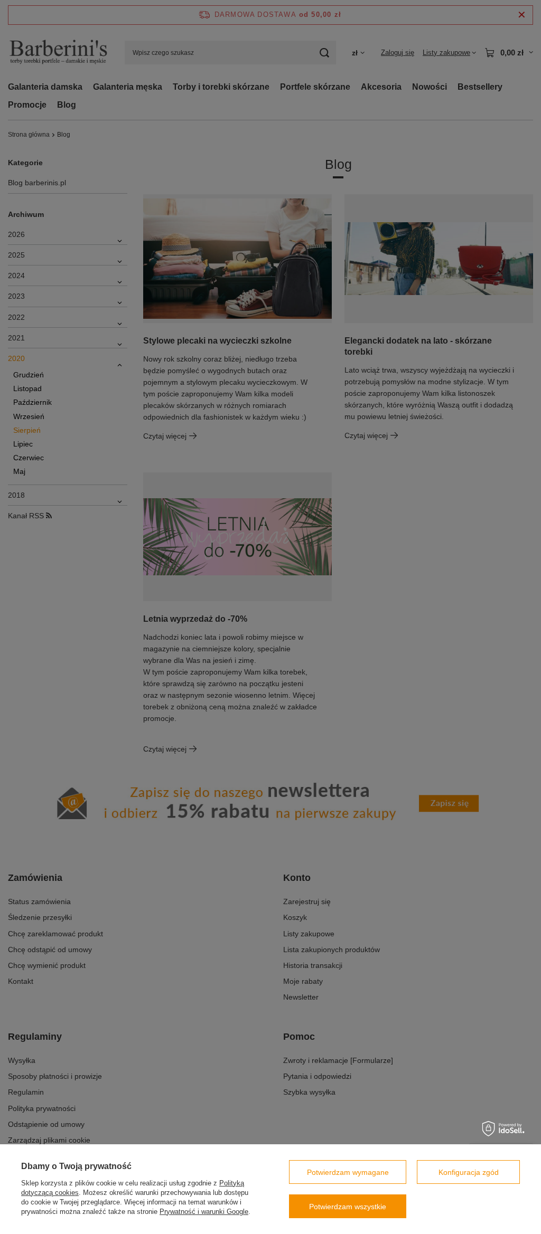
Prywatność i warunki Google (204, 1212)
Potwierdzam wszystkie (347, 1206)
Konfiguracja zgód (469, 1172)
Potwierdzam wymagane (348, 1172)
